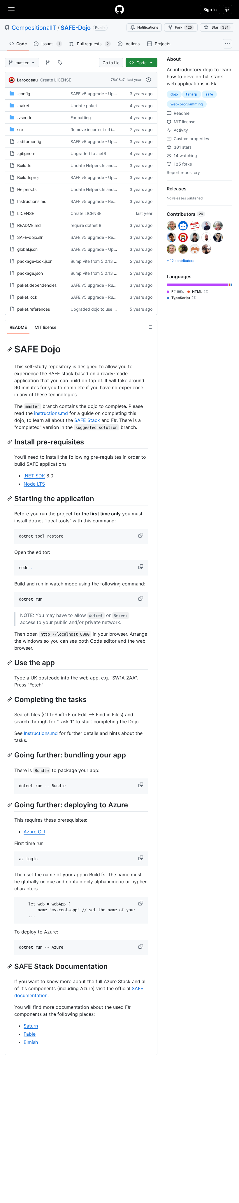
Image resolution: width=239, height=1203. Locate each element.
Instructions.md (32, 201)
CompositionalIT (34, 27)
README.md (29, 225)
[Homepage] (119, 9)
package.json (30, 273)
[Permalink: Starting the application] (10, 498)
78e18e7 (118, 79)
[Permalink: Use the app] (10, 662)
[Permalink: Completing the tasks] (10, 699)
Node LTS (34, 484)
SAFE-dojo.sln (30, 237)
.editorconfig (29, 141)
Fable (30, 1034)
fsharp (191, 94)
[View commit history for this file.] (149, 80)
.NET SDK (34, 476)
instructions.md (51, 413)
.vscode (24, 117)
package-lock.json (34, 261)
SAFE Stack (87, 420)
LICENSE (25, 213)
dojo (174, 94)
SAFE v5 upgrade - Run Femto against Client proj (117, 285)
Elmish (31, 1042)
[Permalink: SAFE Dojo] (10, 349)
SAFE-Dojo (76, 27)
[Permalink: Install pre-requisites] (10, 442)
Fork (183, 27)
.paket (23, 105)
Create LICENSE (55, 79)
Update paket (84, 105)
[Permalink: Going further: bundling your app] (10, 755)
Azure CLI (34, 832)
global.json (27, 249)
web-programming (187, 104)
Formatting (81, 117)
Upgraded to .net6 (88, 153)
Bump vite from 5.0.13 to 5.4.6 (100, 261)
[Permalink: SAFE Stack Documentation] (10, 966)
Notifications (147, 27)
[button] (141, 535)
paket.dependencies (37, 285)
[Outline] (150, 327)
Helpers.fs (26, 189)
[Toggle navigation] (11, 9)
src (20, 129)
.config (23, 93)
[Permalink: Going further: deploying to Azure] (10, 805)
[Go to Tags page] (60, 62)
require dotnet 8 (86, 225)
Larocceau (27, 79)
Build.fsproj (27, 177)
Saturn (31, 1026)
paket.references (33, 309)
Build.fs (24, 165)
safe (209, 94)
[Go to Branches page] (48, 62)
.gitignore (26, 153)
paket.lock (27, 297)
